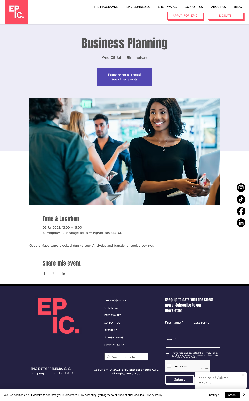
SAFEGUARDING (113, 337)
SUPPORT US (112, 323)
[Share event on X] (54, 273)
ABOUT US (110, 330)
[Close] (244, 395)
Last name (202, 322)
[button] (135, 5)
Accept (232, 395)
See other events (124, 79)
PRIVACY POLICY (114, 345)
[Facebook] (241, 211)
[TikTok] (241, 199)
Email (169, 339)
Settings (214, 395)
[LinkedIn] (241, 222)
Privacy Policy (153, 395)
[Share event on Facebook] (44, 273)
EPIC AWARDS (112, 315)
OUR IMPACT (112, 308)
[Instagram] (241, 187)
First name (173, 322)
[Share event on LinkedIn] (63, 273)
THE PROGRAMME (115, 300)
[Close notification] (243, 375)
